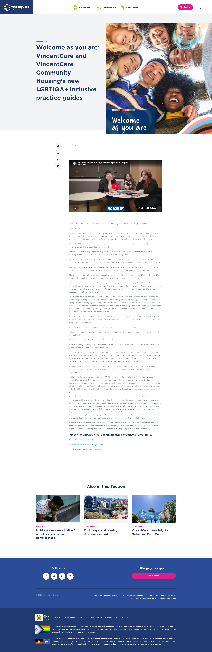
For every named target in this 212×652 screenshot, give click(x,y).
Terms (150, 595)
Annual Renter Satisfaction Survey (143, 598)
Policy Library (160, 595)
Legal (123, 595)
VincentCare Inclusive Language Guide (86, 445)
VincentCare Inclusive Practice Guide (85, 440)
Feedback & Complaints (136, 595)
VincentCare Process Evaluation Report (86, 449)
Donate (187, 7)
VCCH (94, 595)
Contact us (132, 8)
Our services (85, 8)
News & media (104, 595)
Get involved (109, 8)
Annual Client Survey (167, 598)
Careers (115, 595)
